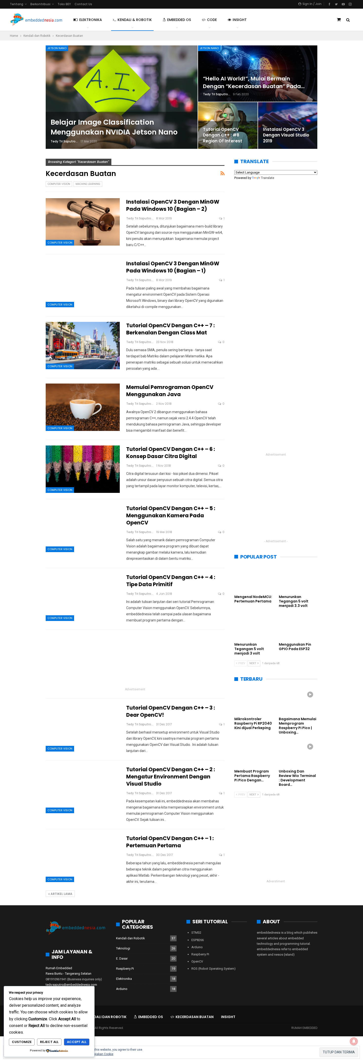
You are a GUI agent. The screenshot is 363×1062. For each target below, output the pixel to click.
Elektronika (90, 19)
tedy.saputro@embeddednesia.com (71, 984)
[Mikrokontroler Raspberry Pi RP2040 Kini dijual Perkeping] (253, 700)
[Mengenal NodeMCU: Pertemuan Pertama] (253, 578)
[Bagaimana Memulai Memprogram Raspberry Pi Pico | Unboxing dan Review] (298, 700)
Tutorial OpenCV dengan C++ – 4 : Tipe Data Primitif (170, 581)
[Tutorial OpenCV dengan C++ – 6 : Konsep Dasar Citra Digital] (83, 469)
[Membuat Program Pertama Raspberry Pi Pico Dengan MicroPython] (253, 752)
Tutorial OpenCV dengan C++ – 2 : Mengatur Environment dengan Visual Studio (170, 776)
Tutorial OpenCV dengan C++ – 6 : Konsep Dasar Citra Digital (170, 452)
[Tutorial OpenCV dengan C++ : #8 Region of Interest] (228, 125)
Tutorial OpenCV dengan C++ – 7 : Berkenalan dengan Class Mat (170, 329)
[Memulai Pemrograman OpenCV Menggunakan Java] (83, 407)
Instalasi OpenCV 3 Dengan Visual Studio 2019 (286, 135)
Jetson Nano (56, 48)
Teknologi (123, 948)
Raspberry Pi (125, 968)
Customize (22, 1042)
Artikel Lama (61, 894)
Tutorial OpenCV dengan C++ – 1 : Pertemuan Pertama (170, 842)
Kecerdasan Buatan (195, 1016)
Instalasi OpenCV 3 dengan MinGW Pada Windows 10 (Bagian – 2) (172, 205)
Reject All (49, 1042)
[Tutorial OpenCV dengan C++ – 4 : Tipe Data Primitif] (83, 597)
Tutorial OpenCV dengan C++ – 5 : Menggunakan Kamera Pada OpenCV (170, 515)
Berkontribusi (40, 4)
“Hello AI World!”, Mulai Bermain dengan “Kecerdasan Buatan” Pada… (254, 82)
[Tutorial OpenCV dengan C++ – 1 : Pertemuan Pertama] (83, 858)
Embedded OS (179, 19)
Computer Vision (59, 184)
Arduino (121, 989)
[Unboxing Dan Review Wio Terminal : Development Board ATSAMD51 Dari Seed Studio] (298, 752)
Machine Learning (88, 184)
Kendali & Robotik (135, 19)
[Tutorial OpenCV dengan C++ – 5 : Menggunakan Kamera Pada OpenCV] (83, 528)
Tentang (16, 4)
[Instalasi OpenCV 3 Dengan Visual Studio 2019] (288, 125)
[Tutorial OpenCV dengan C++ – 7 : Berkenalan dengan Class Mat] (83, 345)
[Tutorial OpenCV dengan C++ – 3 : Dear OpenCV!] (83, 728)
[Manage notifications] (354, 1041)
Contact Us (83, 4)
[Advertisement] (135, 659)
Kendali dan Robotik (130, 938)
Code (212, 19)
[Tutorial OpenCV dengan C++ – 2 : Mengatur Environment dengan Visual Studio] (83, 789)
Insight (240, 19)
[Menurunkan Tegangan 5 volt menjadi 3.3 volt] (298, 578)
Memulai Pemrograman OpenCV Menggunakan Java (169, 391)
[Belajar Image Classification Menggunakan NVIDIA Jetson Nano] (121, 97)
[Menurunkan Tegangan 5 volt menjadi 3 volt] (253, 626)
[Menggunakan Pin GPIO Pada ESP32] (298, 626)
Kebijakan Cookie (101, 1054)
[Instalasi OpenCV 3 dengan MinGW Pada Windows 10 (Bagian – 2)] (83, 222)
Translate (267, 178)
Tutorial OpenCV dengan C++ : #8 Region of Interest (222, 135)
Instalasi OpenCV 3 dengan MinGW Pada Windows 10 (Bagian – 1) (172, 267)
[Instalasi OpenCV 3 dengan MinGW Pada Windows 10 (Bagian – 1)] (83, 283)
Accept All (76, 1042)
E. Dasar (122, 958)
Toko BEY (64, 4)
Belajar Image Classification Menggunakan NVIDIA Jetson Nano (114, 127)
